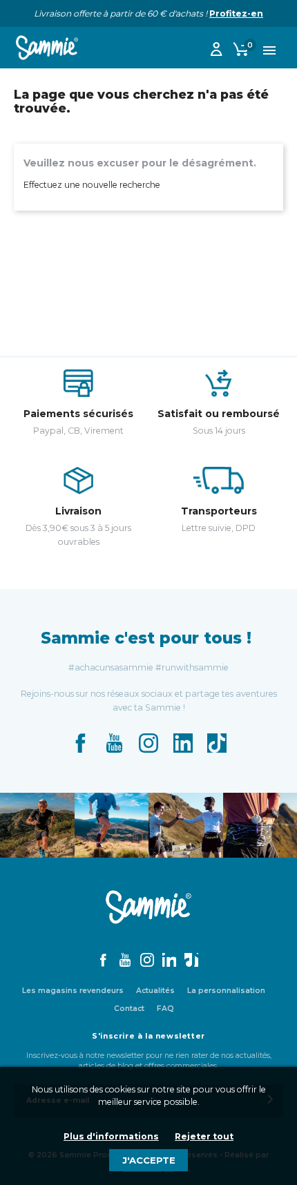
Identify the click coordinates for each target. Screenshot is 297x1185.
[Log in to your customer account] (216, 52)
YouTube (114, 743)
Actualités (155, 990)
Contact (129, 1008)
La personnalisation (226, 990)
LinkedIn (183, 743)
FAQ (165, 1008)
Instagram (148, 743)
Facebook (80, 743)
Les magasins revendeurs (73, 990)
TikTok (217, 743)
